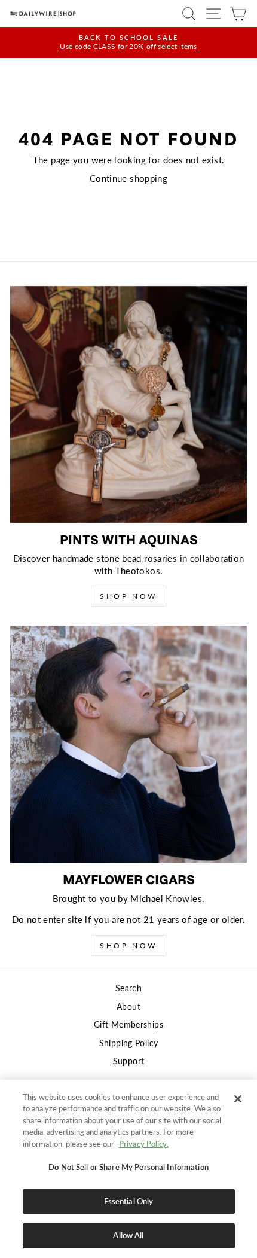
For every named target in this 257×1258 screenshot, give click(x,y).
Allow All (128, 1235)
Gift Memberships (128, 1024)
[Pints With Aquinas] (128, 404)
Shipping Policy (128, 1043)
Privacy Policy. (144, 1144)
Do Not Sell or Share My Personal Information (128, 1167)
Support (129, 1061)
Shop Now (128, 596)
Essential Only (129, 1201)
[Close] (238, 1099)
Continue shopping (128, 178)
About (128, 1007)
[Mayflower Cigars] (128, 744)
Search (128, 988)
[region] (128, 1169)
